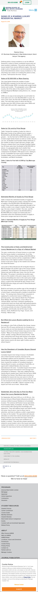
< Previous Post (5, 438)
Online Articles (8, 449)
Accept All (19, 589)
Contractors (5, 498)
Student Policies (6, 508)
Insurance (4, 500)
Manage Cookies (6, 552)
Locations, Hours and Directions (11, 539)
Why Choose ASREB (7, 533)
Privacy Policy (5, 546)
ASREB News (5, 537)
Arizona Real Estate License (9, 490)
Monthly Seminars (6, 515)
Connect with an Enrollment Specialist (13, 523)
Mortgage (4, 492)
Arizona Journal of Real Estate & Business (17, 446)
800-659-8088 (13, 2)
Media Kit (6, 459)
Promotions (4, 542)
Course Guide (5, 513)
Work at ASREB (6, 535)
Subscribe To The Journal (12, 456)
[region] (19, 575)
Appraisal (4, 494)
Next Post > (33, 438)
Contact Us (4, 548)
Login (27, 2)
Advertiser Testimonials (11, 462)
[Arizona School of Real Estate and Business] (12, 8)
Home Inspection (6, 496)
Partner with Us (6, 550)
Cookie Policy (5, 544)
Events (3, 521)
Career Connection (7, 510)
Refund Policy (5, 525)
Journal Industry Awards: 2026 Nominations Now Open (18, 453)
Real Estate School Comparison (11, 519)
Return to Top (6, 467)
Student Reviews (6, 517)
